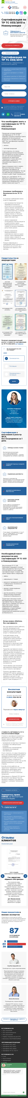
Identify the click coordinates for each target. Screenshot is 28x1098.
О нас (4, 1056)
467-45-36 (9, 13)
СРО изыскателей (8, 1034)
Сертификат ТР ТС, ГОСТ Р (10, 1050)
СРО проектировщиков (9, 1032)
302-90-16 (9, 12)
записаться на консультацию (12, 802)
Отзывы (5, 1062)
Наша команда (7, 1058)
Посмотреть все (7, 843)
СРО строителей (7, 1030)
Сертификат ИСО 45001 (9, 1048)
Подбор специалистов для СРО (12, 1036)
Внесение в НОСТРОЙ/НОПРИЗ (12, 1038)
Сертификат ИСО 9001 (9, 1044)
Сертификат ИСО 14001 (9, 1046)
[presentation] (2, 876)
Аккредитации (7, 1060)
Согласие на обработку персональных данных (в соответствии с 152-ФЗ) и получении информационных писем (14, 107)
